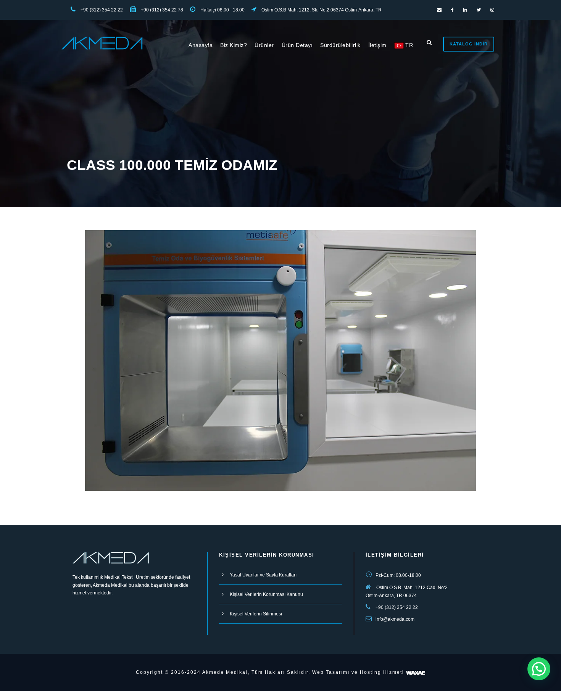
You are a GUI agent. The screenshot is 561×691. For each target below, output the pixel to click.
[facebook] (452, 10)
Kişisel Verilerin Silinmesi (256, 614)
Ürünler (264, 45)
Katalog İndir (469, 44)
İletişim (377, 45)
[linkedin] (465, 10)
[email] (439, 10)
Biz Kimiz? (233, 45)
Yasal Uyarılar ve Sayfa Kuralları (263, 575)
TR (408, 45)
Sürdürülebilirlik (340, 45)
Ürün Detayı (297, 45)
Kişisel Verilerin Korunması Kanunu (266, 594)
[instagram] (492, 10)
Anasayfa (201, 45)
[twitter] (479, 10)
